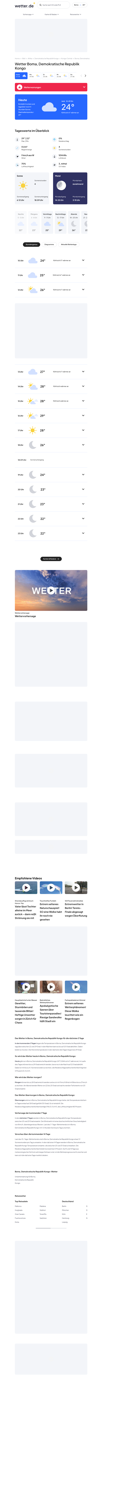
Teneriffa (43, 1214)
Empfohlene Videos (28, 878)
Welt (24, 58)
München (65, 1210)
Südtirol (43, 1210)
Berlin (64, 1206)
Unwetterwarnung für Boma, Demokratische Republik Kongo (25, 1180)
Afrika (30, 58)
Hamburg (65, 1218)
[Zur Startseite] (25, 4)
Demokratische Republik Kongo (46, 58)
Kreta (17, 1222)
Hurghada (18, 1210)
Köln (63, 1214)
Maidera (43, 1206)
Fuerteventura (20, 1218)
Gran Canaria (19, 1214)
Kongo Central (66, 58)
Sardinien (43, 1218)
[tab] (31, 244)
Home (17, 58)
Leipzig (65, 1222)
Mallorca (18, 1206)
